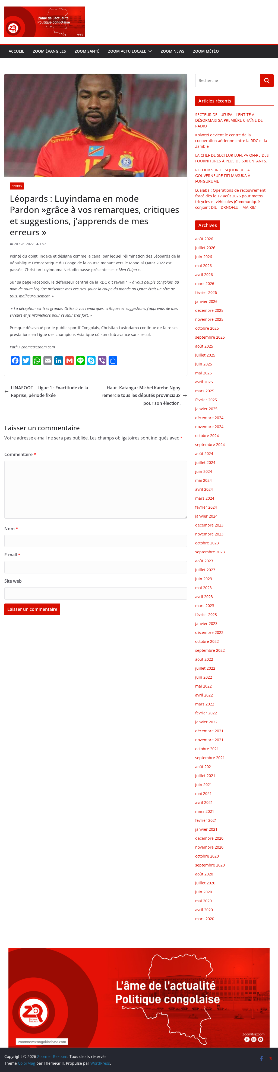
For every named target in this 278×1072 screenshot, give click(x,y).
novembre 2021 (209, 739)
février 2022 (206, 712)
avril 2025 (204, 381)
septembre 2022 (210, 650)
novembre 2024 (209, 426)
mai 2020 (203, 900)
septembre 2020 (210, 865)
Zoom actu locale (127, 51)
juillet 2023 (205, 569)
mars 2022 (204, 704)
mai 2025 (203, 372)
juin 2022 (203, 677)
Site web (13, 581)
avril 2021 (204, 802)
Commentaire (20, 454)
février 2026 (206, 292)
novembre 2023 (209, 534)
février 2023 (206, 614)
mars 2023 (204, 605)
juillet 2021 (205, 775)
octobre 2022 (207, 641)
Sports (17, 186)
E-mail (12, 555)
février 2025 (206, 399)
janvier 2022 (206, 721)
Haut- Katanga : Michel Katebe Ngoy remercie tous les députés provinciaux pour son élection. (141, 395)
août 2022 (204, 659)
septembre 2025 (210, 337)
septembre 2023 (210, 551)
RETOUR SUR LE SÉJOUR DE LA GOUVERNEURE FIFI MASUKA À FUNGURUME (222, 175)
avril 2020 (204, 909)
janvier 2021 (206, 829)
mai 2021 (203, 793)
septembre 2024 (210, 444)
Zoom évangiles (49, 51)
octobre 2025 (207, 328)
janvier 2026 (206, 301)
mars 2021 (204, 811)
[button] (149, 51)
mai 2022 (203, 686)
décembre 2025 (209, 310)
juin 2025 (203, 364)
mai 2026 (203, 265)
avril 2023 (204, 596)
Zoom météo (206, 51)
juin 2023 (203, 578)
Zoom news (172, 51)
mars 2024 (204, 498)
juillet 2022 (205, 668)
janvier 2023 (206, 623)
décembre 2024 (209, 417)
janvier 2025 (206, 408)
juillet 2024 (205, 462)
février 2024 (206, 507)
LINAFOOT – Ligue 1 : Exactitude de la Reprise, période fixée (49, 392)
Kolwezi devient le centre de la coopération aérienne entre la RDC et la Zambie (231, 140)
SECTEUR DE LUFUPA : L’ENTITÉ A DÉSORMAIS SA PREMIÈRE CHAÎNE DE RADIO (229, 120)
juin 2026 (203, 256)
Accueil (16, 51)
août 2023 (204, 560)
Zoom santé (87, 51)
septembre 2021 (210, 757)
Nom (11, 529)
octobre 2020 (207, 856)
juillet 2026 (205, 247)
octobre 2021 (207, 748)
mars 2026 (204, 283)
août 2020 (204, 874)
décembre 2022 (209, 632)
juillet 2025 (205, 355)
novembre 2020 (209, 847)
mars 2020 (204, 918)
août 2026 (204, 238)
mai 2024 (203, 480)
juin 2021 (203, 784)
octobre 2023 (207, 542)
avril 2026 (204, 274)
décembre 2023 (209, 525)
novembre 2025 (209, 319)
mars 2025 (204, 390)
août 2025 (204, 346)
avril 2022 (204, 695)
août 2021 (204, 766)
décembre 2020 (209, 838)
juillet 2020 (205, 882)
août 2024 (204, 453)
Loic (43, 244)
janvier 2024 (206, 516)
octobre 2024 (207, 435)
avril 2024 (204, 489)
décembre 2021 (209, 730)
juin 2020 (203, 891)
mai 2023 (203, 587)
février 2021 (206, 820)
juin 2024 (203, 471)
